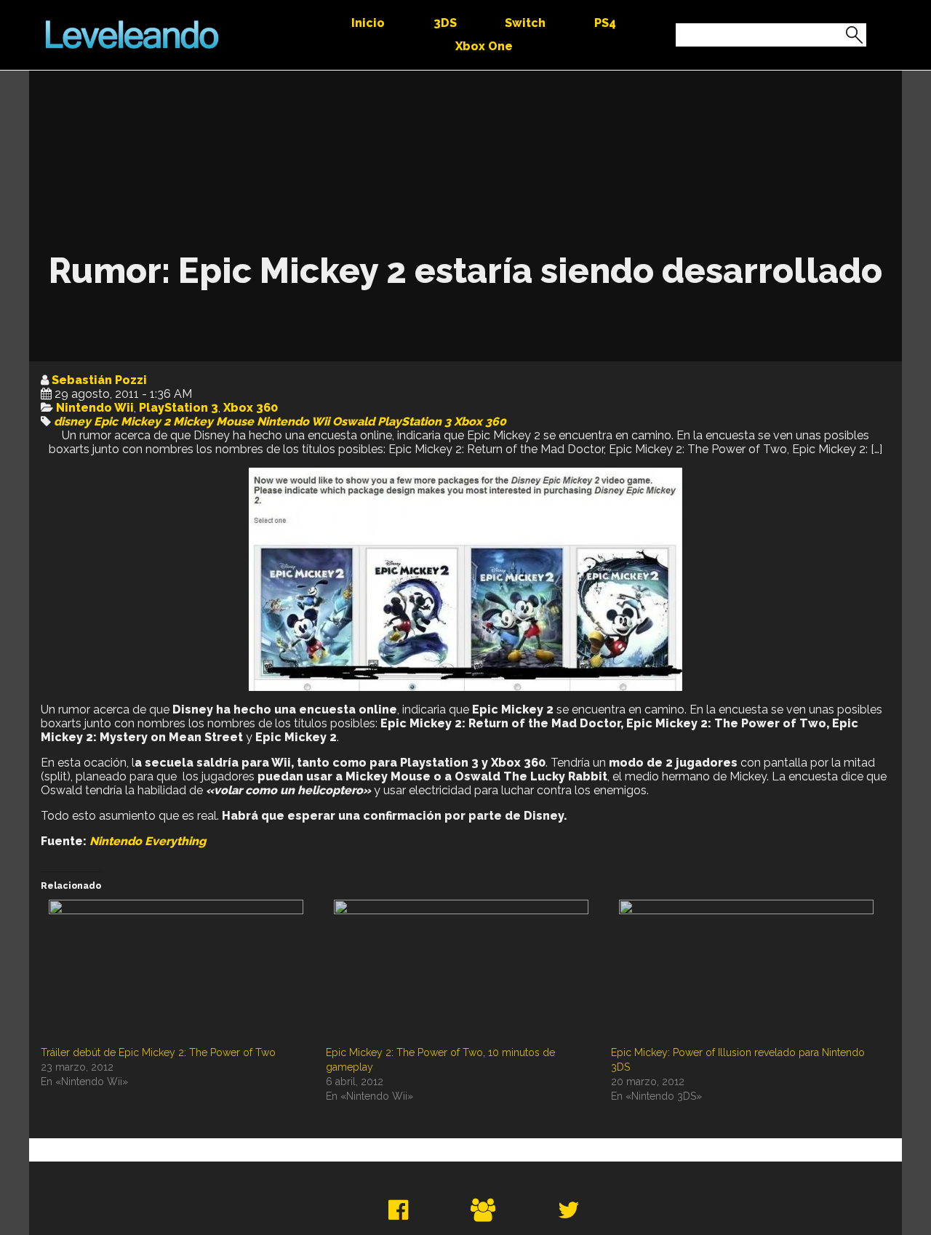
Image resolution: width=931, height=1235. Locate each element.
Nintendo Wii (95, 408)
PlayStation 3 (178, 408)
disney (72, 421)
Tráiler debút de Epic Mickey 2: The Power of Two (158, 1052)
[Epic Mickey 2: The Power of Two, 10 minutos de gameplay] (461, 972)
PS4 (605, 23)
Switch (525, 23)
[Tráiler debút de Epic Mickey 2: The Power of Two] (176, 972)
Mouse (235, 421)
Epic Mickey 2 (132, 421)
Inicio (368, 23)
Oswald (353, 421)
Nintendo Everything (147, 841)
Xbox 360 (250, 408)
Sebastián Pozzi (99, 380)
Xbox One (484, 46)
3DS (445, 23)
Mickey (193, 421)
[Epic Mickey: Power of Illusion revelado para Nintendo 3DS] (746, 972)
